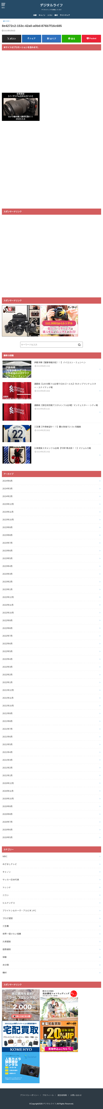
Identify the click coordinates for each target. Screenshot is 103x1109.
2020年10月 (8, 798)
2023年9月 (8, 527)
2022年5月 (8, 651)
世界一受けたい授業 (12, 934)
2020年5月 (8, 837)
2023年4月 (8, 566)
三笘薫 (6, 926)
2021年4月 (8, 752)
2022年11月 (8, 605)
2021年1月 (8, 775)
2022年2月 (8, 674)
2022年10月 (8, 613)
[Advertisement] (51, 73)
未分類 (6, 965)
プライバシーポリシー (29, 1095)
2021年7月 (8, 729)
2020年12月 (8, 783)
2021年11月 (8, 698)
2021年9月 (8, 713)
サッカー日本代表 (11, 880)
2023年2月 (8, 582)
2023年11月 (8, 512)
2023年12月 (8, 504)
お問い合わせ (76, 1095)
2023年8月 (8, 535)
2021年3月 (8, 760)
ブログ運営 (8, 918)
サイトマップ (65, 15)
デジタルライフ (51, 5)
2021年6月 (8, 737)
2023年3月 (8, 574)
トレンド (7, 887)
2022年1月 (8, 682)
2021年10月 (8, 706)
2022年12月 (8, 597)
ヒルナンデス (9, 903)
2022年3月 (8, 667)
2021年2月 (8, 768)
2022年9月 (8, 620)
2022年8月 (8, 628)
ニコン (49, 15)
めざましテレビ (10, 864)
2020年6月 (8, 829)
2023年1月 (8, 589)
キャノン (42, 15)
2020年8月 (8, 814)
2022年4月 (8, 659)
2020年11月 (8, 791)
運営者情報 (62, 1095)
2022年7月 (8, 636)
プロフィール (48, 1095)
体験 (35, 15)
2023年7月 (8, 543)
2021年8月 (8, 721)
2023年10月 (8, 519)
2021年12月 (8, 690)
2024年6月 (8, 481)
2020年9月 (8, 806)
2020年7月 (8, 822)
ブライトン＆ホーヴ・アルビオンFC (19, 910)
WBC (5, 856)
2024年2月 (8, 496)
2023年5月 (8, 558)
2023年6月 (8, 550)
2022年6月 (8, 643)
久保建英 (7, 941)
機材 (56, 15)
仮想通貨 (7, 949)
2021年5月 (8, 744)
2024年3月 (8, 488)
